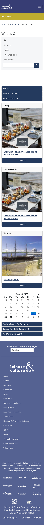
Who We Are (8, 399)
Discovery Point (11, 279)
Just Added (9, 59)
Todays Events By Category (15, 324)
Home (4, 24)
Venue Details (9, 98)
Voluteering (8, 448)
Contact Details (10, 93)
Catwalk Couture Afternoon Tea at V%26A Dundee (20, 153)
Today (6, 50)
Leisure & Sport (10, 517)
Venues (7, 45)
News (5, 394)
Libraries (7, 385)
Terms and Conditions (12, 403)
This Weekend (10, 54)
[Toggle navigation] (39, 6)
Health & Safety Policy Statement (16, 421)
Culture (6, 381)
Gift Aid (6, 430)
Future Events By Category (15, 329)
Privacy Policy (8, 407)
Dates (6, 88)
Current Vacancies (10, 443)
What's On (14, 24)
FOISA (5, 434)
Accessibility (8, 416)
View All (22, 160)
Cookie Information (11, 439)
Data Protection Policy (12, 412)
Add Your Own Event (12, 334)
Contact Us (7, 425)
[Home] (7, 6)
